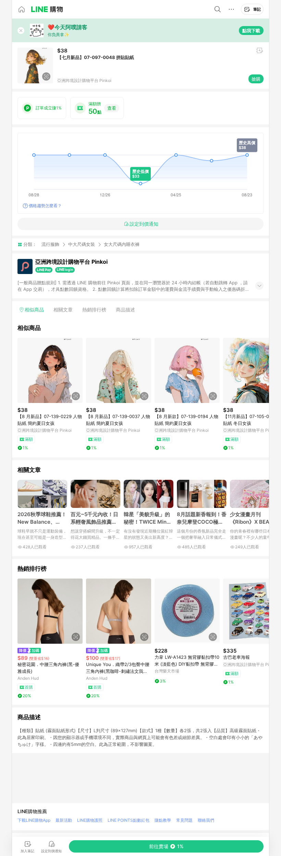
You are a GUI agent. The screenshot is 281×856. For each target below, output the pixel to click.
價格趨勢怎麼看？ (45, 205)
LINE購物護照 (89, 820)
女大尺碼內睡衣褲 (121, 244)
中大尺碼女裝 (81, 244)
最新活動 (64, 820)
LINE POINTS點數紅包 (128, 820)
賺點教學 (163, 820)
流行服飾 (50, 244)
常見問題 (184, 820)
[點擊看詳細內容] (50, 370)
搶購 (256, 79)
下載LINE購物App (33, 820)
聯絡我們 (206, 820)
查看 (111, 108)
